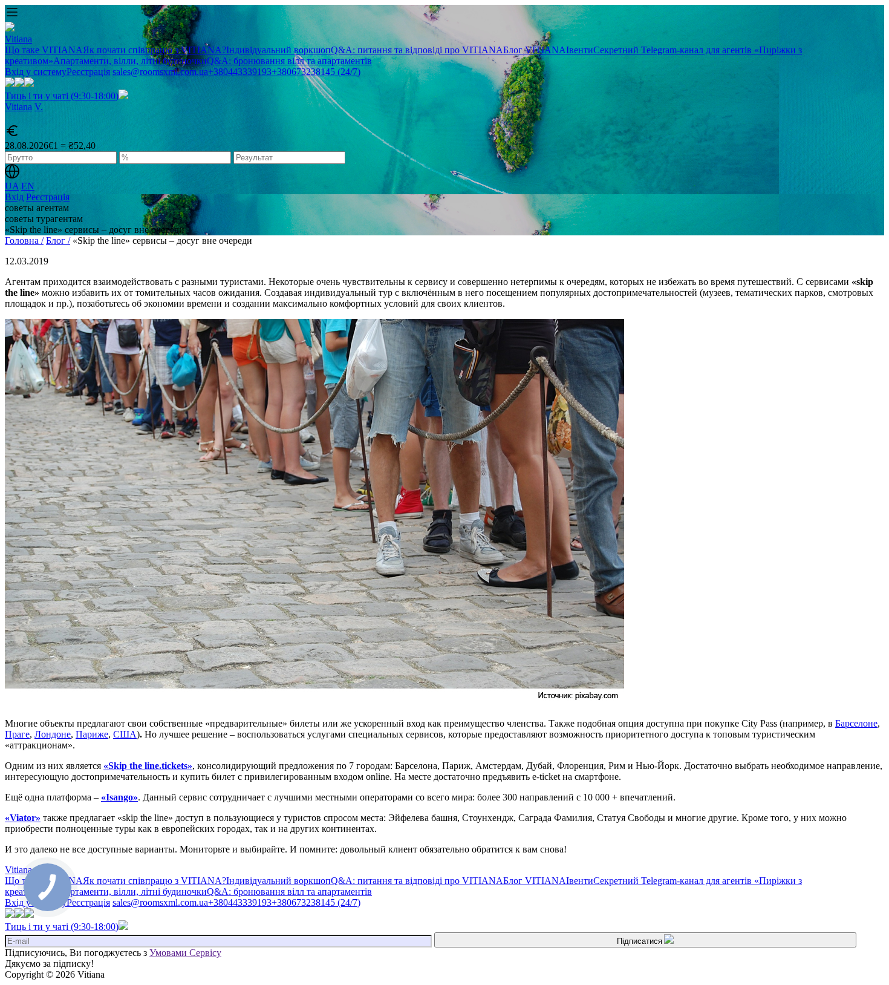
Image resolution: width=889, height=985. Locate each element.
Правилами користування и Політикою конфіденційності (435, 311)
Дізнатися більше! (444, 367)
